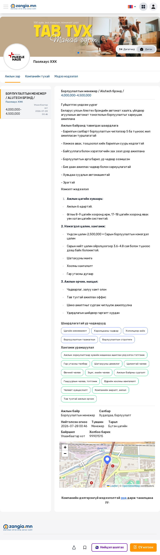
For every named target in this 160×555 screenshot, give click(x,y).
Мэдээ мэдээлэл (66, 76)
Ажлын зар (12, 76)
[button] (107, 460)
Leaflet (113, 485)
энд (124, 498)
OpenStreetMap (131, 485)
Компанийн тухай (37, 76)
